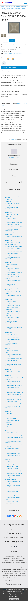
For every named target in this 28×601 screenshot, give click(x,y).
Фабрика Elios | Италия (13, 401)
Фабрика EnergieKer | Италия (14, 236)
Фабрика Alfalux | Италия (14, 311)
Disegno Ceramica (12, 451)
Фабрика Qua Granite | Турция (14, 473)
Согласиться (14, 599)
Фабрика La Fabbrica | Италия (11, 219)
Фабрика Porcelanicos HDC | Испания (12, 344)
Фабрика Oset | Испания (13, 372)
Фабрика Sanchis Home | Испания (11, 233)
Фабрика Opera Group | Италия (11, 215)
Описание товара (9, 67)
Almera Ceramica (12, 418)
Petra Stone (10, 413)
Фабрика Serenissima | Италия (15, 390)
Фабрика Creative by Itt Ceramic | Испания (13, 442)
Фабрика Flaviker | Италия (14, 394)
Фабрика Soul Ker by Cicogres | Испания (13, 261)
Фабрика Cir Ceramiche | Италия (11, 347)
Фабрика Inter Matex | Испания (11, 285)
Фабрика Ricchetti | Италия (14, 335)
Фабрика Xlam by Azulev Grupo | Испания (13, 365)
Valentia (9, 424)
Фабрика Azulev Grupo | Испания (11, 211)
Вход (18, 157)
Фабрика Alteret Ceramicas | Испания (12, 421)
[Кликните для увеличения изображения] (14, 27)
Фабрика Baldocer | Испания (15, 227)
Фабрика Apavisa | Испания (14, 274)
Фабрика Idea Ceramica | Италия (11, 492)
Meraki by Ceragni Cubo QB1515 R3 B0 (13, 53)
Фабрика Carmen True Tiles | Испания (12, 331)
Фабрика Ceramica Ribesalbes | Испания (13, 476)
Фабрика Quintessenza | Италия (11, 288)
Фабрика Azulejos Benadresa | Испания (13, 340)
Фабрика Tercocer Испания (14, 337)
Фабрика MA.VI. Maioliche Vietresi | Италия (14, 438)
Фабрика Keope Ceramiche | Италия (12, 407)
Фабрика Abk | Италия (13, 249)
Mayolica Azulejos (11, 464)
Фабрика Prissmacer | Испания (12, 448)
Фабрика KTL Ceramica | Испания (11, 368)
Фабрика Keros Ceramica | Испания (12, 308)
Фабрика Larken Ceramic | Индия (12, 196)
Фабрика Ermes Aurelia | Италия (11, 361)
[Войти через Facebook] (13, 516)
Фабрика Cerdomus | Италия (14, 404)
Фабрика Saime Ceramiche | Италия (12, 258)
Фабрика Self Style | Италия (14, 295)
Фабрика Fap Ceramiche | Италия (11, 351)
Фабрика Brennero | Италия (14, 358)
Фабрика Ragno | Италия (13, 305)
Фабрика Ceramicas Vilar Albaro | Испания (13, 355)
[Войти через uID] (8, 516)
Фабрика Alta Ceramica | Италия (11, 429)
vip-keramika (14, 139)
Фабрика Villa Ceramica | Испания (11, 208)
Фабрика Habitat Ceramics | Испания (12, 269)
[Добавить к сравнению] (4, 63)
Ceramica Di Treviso (12, 416)
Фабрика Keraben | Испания (14, 435)
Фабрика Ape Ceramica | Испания (11, 298)
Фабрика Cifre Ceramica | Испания (11, 230)
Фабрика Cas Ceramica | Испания (11, 374)
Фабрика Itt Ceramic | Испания (11, 302)
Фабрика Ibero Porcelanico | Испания (12, 292)
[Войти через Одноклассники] (20, 516)
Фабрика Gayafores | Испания (15, 392)
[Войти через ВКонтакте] (10, 516)
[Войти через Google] (18, 516)
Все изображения (8, 71)
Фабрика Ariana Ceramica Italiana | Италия (14, 378)
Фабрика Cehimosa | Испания (14, 433)
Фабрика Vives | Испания (13, 489)
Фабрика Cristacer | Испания (14, 471)
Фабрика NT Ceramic (12, 468)
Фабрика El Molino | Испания (14, 397)
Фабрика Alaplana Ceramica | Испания (12, 318)
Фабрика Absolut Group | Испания (11, 254)
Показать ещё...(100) (10, 503)
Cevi (8, 427)
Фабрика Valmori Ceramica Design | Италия (13, 328)
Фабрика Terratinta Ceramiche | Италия (13, 458)
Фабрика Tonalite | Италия (14, 222)
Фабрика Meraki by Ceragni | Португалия (12, 498)
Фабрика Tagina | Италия (13, 455)
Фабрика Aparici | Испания (14, 246)
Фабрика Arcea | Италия (13, 387)
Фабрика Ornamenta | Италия (14, 453)
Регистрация (12, 157)
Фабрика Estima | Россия (14, 466)
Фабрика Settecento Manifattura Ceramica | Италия (13, 243)
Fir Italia (9, 461)
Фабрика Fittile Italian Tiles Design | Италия (14, 281)
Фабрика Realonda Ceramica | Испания (13, 204)
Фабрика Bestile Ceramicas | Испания (12, 239)
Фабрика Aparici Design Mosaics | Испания (13, 410)
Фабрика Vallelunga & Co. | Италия (12, 265)
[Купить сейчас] (8, 59)
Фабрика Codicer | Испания (14, 251)
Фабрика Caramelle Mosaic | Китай (12, 482)
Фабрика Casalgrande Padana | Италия (13, 382)
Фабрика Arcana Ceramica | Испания (12, 200)
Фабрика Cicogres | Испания (14, 272)
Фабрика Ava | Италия (13, 224)
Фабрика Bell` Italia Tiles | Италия (12, 277)
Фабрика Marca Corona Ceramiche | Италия (14, 445)
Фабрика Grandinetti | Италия (14, 385)
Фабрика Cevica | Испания (14, 399)
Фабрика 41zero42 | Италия (14, 325)
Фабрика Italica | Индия (10, 479)
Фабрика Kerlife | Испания (13, 495)
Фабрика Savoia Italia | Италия (11, 322)
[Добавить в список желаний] (13, 59)
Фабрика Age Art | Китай (13, 501)
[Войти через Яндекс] (15, 516)
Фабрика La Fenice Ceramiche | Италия (13, 486)
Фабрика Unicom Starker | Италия (12, 314)
